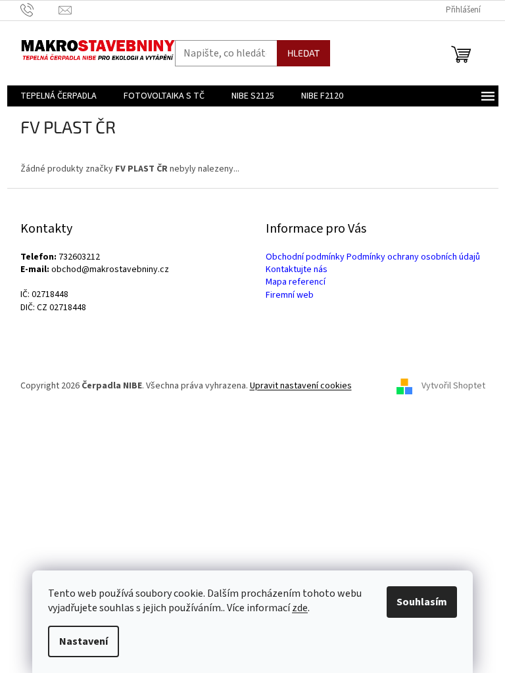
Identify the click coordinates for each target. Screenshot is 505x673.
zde (300, 608)
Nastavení (83, 641)
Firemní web (290, 295)
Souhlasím (422, 602)
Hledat (303, 52)
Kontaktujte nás (296, 270)
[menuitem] (58, 95)
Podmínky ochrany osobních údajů (413, 257)
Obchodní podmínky (305, 257)
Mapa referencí (295, 282)
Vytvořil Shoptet (453, 385)
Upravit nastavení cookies (301, 385)
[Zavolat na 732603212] (39, 10)
